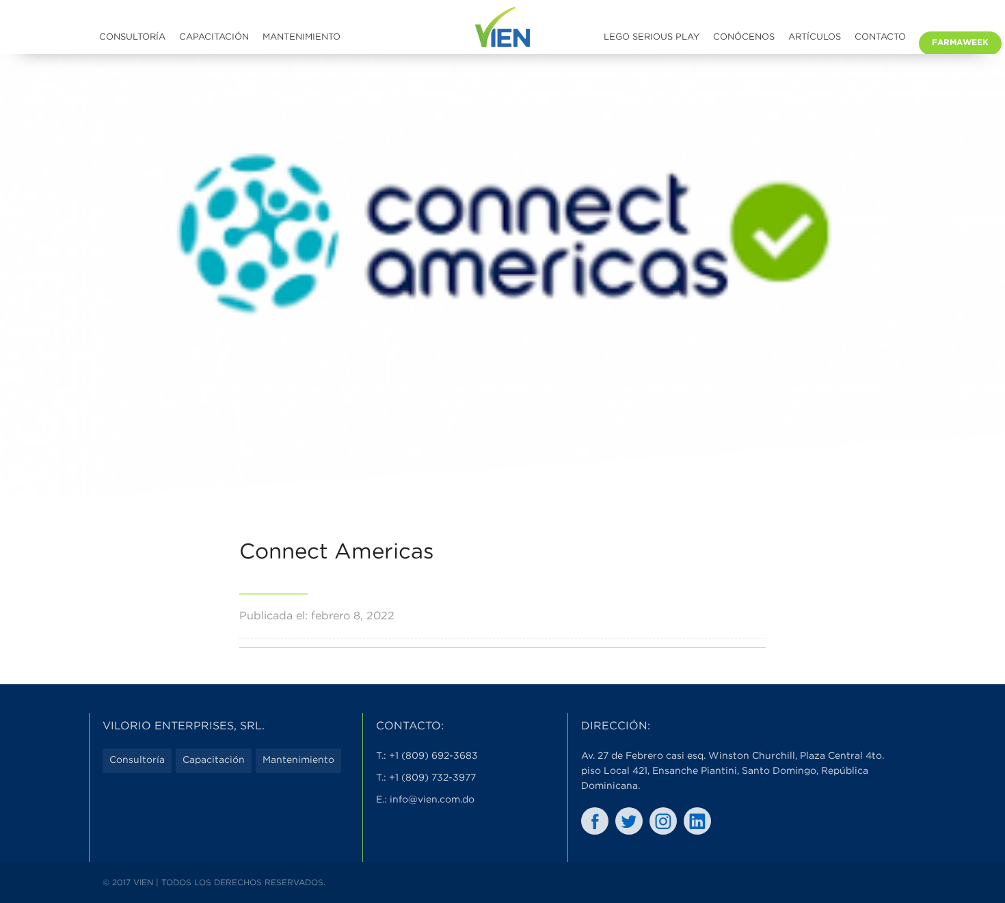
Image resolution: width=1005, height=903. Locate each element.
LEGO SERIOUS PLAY (651, 37)
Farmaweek (960, 42)
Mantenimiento (301, 37)
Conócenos (744, 37)
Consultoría (132, 37)
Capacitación (214, 37)
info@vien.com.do (432, 800)
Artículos (814, 37)
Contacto (880, 37)
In (697, 821)
